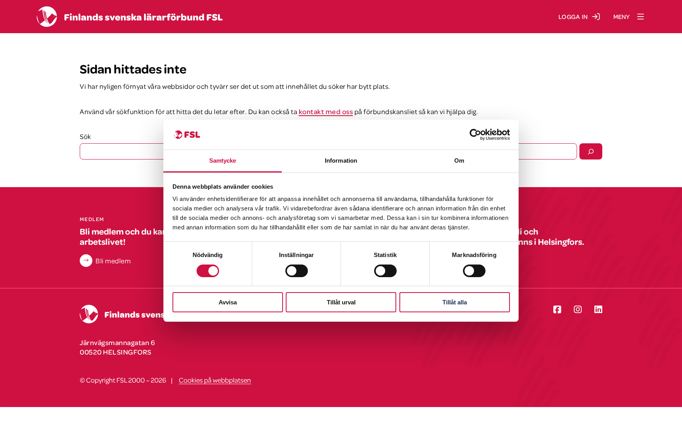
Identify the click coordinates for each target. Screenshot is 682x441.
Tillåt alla (454, 302)
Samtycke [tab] (222, 160)
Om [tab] (459, 160)
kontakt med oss (326, 111)
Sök (85, 136)
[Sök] (590, 151)
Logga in (573, 17)
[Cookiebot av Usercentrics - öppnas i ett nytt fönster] (475, 135)
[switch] (296, 271)
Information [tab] (341, 160)
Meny (621, 17)
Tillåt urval (341, 302)
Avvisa (228, 302)
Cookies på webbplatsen (215, 379)
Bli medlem (113, 260)
